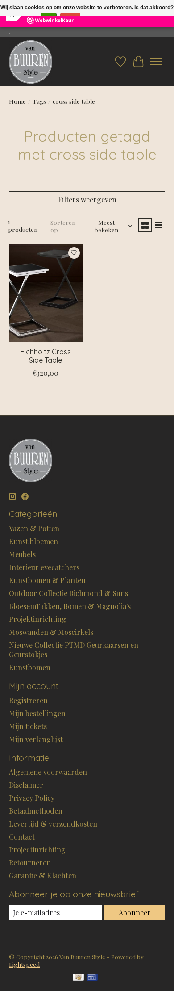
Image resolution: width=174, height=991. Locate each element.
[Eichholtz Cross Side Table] (46, 293)
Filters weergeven (87, 199)
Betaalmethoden (35, 810)
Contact (22, 836)
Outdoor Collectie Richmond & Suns (68, 593)
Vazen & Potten (34, 528)
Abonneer (135, 912)
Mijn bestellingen (37, 713)
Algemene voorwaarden (48, 772)
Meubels (22, 554)
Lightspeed (24, 964)
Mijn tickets (28, 726)
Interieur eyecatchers (44, 567)
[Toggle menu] (156, 62)
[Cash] (78, 978)
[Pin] (92, 978)
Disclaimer (26, 784)
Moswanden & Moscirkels (51, 632)
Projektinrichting (37, 619)
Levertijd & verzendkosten (53, 823)
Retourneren (30, 862)
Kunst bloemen (33, 541)
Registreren (28, 700)
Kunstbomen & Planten (47, 580)
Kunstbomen (29, 667)
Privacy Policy (31, 797)
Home (17, 101)
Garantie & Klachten (42, 875)
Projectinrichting (37, 849)
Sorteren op (62, 226)
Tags (39, 101)
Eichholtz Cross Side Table (46, 356)
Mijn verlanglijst (36, 739)
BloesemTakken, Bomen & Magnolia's (70, 606)
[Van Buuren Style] (30, 62)
